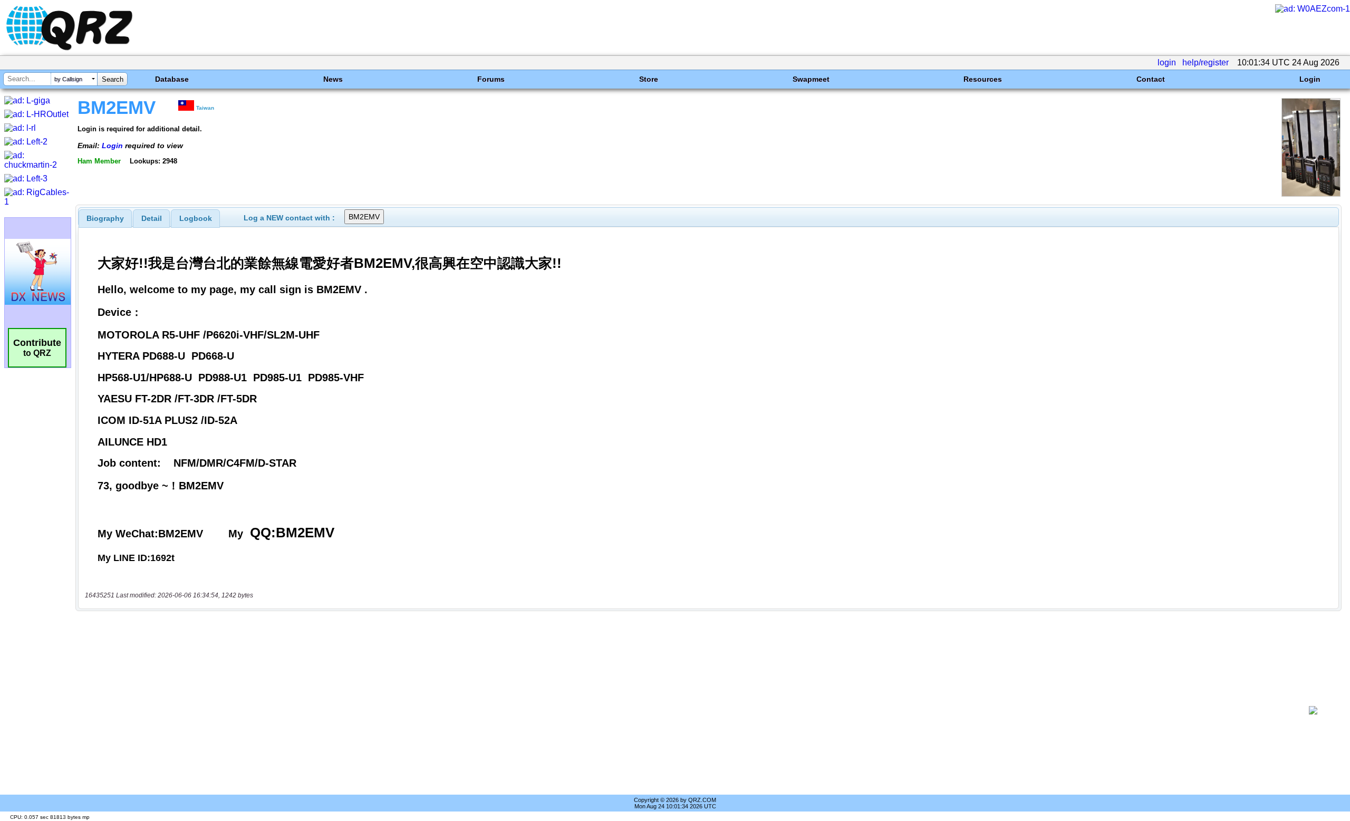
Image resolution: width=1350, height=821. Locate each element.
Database (172, 79)
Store (648, 79)
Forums (491, 79)
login (1167, 62)
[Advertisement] (688, 710)
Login (1309, 79)
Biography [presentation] (105, 218)
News (333, 79)
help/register (1205, 62)
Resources (982, 79)
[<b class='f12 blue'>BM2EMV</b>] (1311, 193)
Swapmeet (811, 79)
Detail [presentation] (151, 218)
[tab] (105, 218)
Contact (1150, 79)
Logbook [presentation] (195, 218)
